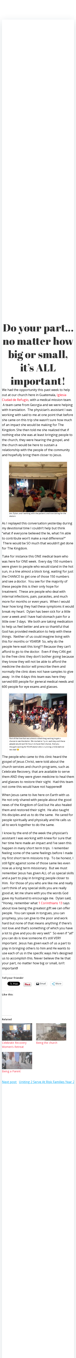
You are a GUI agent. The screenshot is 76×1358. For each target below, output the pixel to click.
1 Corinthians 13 (50, 903)
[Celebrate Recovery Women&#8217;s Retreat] (17, 1032)
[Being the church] (51, 1032)
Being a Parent (11, 1071)
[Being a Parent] (17, 1060)
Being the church (46, 1043)
